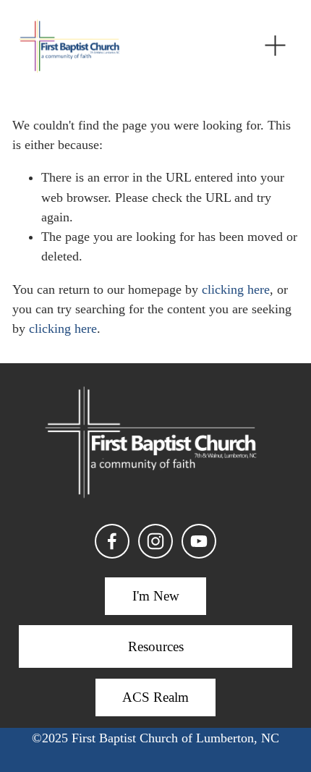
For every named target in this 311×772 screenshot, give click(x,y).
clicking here (236, 289)
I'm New (155, 595)
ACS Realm (155, 697)
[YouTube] (199, 541)
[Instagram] (155, 541)
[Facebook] (112, 541)
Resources (156, 646)
